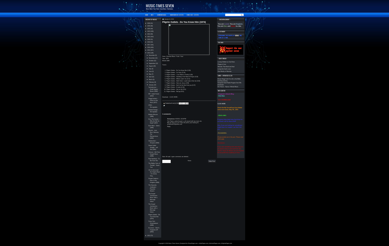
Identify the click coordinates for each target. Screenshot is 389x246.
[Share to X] (184, 103)
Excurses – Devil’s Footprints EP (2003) (153, 230)
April (150, 77)
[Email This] (180, 103)
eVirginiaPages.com (226, 243)
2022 (149, 34)
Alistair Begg (221, 79)
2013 (149, 235)
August (151, 66)
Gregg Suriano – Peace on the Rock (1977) (153, 100)
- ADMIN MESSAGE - (161, 15)
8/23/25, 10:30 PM (180, 119)
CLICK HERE (221, 103)
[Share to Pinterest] (187, 103)
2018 (149, 42)
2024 (149, 28)
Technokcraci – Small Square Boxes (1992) (153, 89)
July (150, 69)
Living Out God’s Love (224, 69)
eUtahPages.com (203, 243)
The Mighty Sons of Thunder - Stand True (154, 165)
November (152, 58)
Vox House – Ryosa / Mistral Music (227, 86)
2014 (149, 53)
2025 (149, 26)
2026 (149, 23)
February (151, 82)
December (152, 55)
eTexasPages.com (193, 243)
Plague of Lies (222, 64)
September (152, 63)
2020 (149, 39)
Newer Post (166, 161)
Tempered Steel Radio (223, 82)
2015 (149, 50)
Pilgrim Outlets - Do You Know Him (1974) (154, 216)
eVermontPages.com (214, 243)
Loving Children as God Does (226, 62)
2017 (149, 44)
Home (189, 160)
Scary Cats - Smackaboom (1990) (153, 223)
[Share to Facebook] (186, 103)
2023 (149, 31)
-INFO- (152, 15)
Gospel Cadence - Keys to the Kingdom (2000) (153, 180)
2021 (149, 36)
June (150, 71)
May (150, 74)
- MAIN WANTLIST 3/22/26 (176, 15)
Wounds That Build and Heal (226, 66)
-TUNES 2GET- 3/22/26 (192, 15)
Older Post (212, 161)
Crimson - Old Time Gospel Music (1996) (154, 154)
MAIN (146, 15)
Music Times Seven (160, 5)
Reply (168, 126)
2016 (149, 47)
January (151, 85)
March (151, 79)
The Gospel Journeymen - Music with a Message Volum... (153, 197)
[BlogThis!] (182, 103)
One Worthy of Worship (224, 71)
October (151, 60)
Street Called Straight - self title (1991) (153, 147)
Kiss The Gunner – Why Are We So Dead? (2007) (153, 121)
